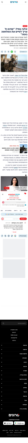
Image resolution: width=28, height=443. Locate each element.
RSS (7, 432)
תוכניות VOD (14, 335)
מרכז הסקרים (14, 330)
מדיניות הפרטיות (18, 432)
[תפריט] (25, 2)
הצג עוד (14, 232)
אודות (11, 432)
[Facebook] (5, 52)
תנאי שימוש (5, 430)
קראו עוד (6, 188)
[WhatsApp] (12, 52)
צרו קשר (16, 430)
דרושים (14, 332)
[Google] (15, 52)
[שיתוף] (2, 52)
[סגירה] (3, 194)
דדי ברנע (24, 125)
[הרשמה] (3, 202)
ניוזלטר (14, 340)
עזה (25, 92)
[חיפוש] (2, 2)
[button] (26, 175)
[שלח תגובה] (2, 218)
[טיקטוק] (12, 236)
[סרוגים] (14, 415)
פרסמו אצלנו (22, 430)
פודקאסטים (14, 338)
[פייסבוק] (2, 236)
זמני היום (11, 430)
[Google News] (15, 236)
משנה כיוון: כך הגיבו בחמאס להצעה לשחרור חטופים (10, 149)
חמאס (16, 167)
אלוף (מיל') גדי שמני (21, 75)
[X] (8, 52)
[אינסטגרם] (8, 236)
